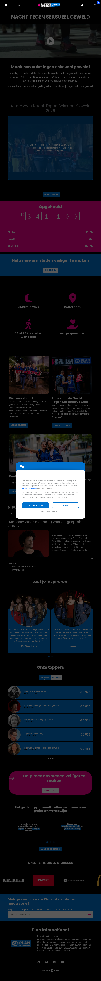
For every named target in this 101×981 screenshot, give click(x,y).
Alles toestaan (36, 505)
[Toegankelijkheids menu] (98, 2)
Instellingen (65, 505)
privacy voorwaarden (29, 488)
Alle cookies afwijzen (50, 511)
